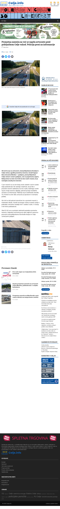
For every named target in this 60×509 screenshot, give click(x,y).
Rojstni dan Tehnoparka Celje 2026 (53, 204)
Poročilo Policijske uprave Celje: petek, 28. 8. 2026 (48, 273)
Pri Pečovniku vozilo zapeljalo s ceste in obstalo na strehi (53, 120)
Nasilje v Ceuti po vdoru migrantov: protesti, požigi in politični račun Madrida (48, 325)
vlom (3, 498)
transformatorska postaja (49, 496)
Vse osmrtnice (45, 255)
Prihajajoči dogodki (49, 160)
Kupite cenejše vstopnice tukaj (49, 351)
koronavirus (43, 493)
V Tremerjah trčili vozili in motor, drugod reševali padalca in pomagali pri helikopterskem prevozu (49, 92)
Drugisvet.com (5, 484)
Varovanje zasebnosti (7, 466)
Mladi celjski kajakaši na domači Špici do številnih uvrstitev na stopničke (49, 130)
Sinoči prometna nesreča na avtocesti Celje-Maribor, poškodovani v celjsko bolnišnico (25, 285)
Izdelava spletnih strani (52, 503)
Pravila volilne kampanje (8, 470)
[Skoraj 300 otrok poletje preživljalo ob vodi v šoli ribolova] (44, 111)
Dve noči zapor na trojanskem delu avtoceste (24, 272)
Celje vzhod (11, 248)
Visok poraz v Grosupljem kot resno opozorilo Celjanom (52, 103)
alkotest (6, 493)
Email (12, 56)
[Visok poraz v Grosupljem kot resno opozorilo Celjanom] (44, 102)
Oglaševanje (5, 472)
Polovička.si (5, 482)
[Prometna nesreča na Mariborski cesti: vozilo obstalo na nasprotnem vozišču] (6, 303)
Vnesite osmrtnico (46, 258)
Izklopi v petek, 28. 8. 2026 (48, 281)
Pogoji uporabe (6, 468)
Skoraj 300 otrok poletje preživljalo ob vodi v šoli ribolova (53, 112)
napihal (3, 496)
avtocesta (5, 248)
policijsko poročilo (17, 496)
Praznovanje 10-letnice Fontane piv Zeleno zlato (52, 180)
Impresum (4, 464)
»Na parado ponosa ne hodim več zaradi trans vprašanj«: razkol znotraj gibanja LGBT (49, 315)
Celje (11, 494)
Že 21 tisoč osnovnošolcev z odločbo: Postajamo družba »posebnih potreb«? (48, 309)
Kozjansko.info (5, 480)
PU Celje (37, 496)
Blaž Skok (6, 47)
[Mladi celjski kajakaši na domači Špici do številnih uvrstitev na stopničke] (44, 129)
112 (3, 493)
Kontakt (3, 462)
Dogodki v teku (46, 230)
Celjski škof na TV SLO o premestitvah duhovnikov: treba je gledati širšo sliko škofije (49, 140)
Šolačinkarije (51, 173)
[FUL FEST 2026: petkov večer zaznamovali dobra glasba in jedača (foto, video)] (44, 150)
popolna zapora (17, 248)
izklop (39, 493)
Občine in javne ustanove (48, 346)
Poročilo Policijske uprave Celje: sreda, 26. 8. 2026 (48, 285)
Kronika (4, 247)
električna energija (19, 493)
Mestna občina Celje (50, 493)
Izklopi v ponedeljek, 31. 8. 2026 (48, 268)
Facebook (3, 56)
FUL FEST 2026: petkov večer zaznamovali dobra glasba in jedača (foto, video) (49, 150)
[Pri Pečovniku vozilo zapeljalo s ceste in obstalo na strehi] (44, 120)
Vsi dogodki (45, 233)
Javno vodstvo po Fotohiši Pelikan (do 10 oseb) (53, 166)
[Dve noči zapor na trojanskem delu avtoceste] (6, 280)
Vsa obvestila (45, 289)
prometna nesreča (26, 248)
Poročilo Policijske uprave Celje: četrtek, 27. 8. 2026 (48, 277)
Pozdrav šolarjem (53, 196)
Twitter (6, 56)
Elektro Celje (31, 494)
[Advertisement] (21, 96)
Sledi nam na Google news (9, 56)
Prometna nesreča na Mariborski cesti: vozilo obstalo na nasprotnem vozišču (25, 296)
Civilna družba (45, 345)
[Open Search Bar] (58, 21)
